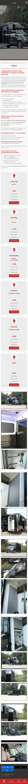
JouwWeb (7, 775)
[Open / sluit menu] (26, 2)
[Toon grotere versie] (14, 400)
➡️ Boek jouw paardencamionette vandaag (11, 141)
